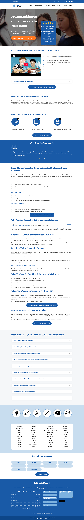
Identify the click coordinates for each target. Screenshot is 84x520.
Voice (47, 419)
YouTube (44, 513)
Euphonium (33, 430)
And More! (67, 419)
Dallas (50, 462)
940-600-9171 (38, 496)
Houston (18, 465)
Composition (33, 426)
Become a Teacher (39, 518)
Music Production (50, 432)
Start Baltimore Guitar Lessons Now (42, 87)
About (65, 5)
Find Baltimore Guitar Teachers (42, 215)
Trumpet (65, 434)
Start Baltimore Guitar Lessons (23, 38)
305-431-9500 (38, 502)
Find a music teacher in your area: (26, 491)
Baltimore (34, 462)
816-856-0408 (38, 500)
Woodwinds (65, 446)
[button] (39, 158)
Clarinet (19, 446)
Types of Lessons (38, 5)
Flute (33, 434)
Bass (19, 434)
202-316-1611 (38, 494)
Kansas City (34, 465)
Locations (46, 5)
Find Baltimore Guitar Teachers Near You (42, 305)
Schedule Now (42, 474)
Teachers (53, 5)
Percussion (50, 442)
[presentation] (11, 154)
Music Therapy (50, 436)
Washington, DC (34, 469)
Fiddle (33, 432)
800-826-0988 (67, 1)
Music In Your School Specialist (50, 430)
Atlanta (18, 462)
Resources (59, 5)
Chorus (19, 444)
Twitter (40, 513)
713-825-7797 (38, 499)
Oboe (50, 438)
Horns (33, 442)
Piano (16, 419)
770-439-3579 (38, 492)
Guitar (26, 419)
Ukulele (65, 438)
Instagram (51, 513)
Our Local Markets (26, 508)
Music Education (50, 428)
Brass (19, 440)
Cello (19, 442)
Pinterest (47, 513)
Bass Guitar (19, 436)
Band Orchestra (19, 428)
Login (15, 1)
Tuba (66, 436)
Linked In (42, 513)
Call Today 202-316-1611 (42, 323)
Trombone (65, 432)
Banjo (19, 430)
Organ (50, 440)
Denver (65, 462)
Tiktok (49, 513)
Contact (70, 5)
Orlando (65, 465)
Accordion (19, 426)
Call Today (42, 135)
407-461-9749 (38, 503)
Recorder (50, 446)
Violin (37, 419)
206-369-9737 (38, 505)
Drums (57, 419)
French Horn (33, 436)
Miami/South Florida (50, 465)
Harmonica (33, 440)
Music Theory (50, 434)
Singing (65, 428)
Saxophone (65, 426)
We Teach (30, 5)
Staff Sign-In (46, 518)
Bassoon (19, 438)
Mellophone (50, 426)
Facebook (38, 513)
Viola (66, 440)
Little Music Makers (33, 444)
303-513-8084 (38, 497)
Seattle (18, 469)
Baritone (19, 432)
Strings (65, 430)
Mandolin (33, 446)
